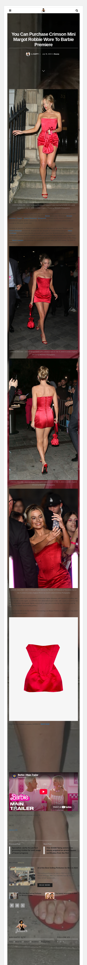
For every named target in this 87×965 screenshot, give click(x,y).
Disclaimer (35, 942)
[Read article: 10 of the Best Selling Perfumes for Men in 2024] (22, 876)
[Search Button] (77, 10)
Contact (26, 942)
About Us (18, 942)
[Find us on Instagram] (60, 941)
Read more (45, 885)
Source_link (13, 830)
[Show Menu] (10, 10)
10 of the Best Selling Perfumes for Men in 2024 (57, 868)
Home (11, 942)
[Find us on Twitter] (63, 941)
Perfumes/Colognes (20, 869)
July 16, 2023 (47, 54)
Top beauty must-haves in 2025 (66, 893)
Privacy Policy (45, 942)
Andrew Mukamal (15, 231)
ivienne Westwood (30, 218)
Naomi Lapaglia (17, 240)
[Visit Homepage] (43, 10)
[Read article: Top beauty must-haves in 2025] (49, 895)
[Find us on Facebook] (57, 941)
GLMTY (36, 54)
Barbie (47, 216)
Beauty (56, 54)
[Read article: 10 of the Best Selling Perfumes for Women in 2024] (13, 895)
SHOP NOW (45, 724)
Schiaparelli (42, 218)
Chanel (19, 218)
